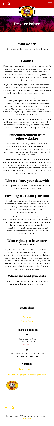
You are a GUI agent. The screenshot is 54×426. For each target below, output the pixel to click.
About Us (27, 317)
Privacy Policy (27, 321)
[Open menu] (50, 3)
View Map (27, 344)
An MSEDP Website (27, 419)
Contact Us (27, 313)
